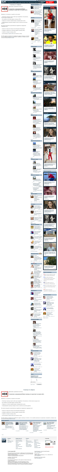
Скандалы (33, 204)
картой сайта (11, 33)
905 (39, 249)
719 (53, 141)
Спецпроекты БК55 (35, 319)
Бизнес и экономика (18, 2)
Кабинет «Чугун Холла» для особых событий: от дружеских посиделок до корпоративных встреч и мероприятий (38, 12)
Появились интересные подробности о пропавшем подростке (50, 290)
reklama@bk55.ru (39, 458)
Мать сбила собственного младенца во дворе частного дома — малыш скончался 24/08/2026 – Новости (49, 279)
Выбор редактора (5, 420)
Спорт (27, 2)
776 (39, 301)
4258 (39, 317)
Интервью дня (34, 115)
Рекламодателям (10, 441)
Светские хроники (34, 350)
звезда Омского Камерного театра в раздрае (37, 370)
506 (39, 239)
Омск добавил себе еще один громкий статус (37, 287)
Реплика (32, 17)
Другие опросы (33, 384)
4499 (39, 284)
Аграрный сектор (34, 253)
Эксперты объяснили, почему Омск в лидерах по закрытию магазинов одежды (9, 423)
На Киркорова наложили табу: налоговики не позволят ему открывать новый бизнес (49, 46)
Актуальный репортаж (35, 140)
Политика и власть (10, 2)
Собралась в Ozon (37, 368)
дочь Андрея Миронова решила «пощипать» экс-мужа (38, 214)
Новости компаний (35, 4)
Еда (44, 50)
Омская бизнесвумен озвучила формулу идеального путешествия (37, 232)
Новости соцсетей (47, 171)
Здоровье (45, 127)
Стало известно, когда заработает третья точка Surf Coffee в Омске (37, 242)
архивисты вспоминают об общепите (38, 300)
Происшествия (31, 2)
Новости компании (19, 448)
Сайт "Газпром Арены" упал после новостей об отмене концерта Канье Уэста (50, 286)
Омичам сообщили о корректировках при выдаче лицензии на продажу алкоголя (37, 227)
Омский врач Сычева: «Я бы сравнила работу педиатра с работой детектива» (49, 139)
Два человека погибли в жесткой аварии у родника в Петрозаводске (49, 275)
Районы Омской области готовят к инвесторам (37, 423)
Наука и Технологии (19, 446)
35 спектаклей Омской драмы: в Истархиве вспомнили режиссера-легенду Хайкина (49, 77)
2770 (53, 48)
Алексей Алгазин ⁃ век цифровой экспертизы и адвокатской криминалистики (37, 7)
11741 (39, 287)
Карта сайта (10, 442)
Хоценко (35, 255)
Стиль (17, 447)
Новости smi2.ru (33, 223)
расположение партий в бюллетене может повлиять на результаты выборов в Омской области (37, 278)
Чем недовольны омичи (36, 92)
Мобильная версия (42, 2)
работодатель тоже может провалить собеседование (37, 273)
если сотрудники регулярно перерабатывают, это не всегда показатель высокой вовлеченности (37, 268)
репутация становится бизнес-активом (37, 283)
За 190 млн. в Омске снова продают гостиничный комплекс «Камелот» (49, 109)
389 (53, 32)
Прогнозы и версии (37, 443)
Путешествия (46, 8)
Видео (27, 443)
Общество (36, 2)
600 (39, 244)
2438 (39, 312)
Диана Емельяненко (37, 271)
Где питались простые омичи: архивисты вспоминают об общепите (49, 62)
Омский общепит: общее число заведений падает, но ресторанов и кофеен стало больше (50, 93)
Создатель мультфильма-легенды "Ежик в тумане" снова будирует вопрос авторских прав (37, 359)
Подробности (33, 290)
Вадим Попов (36, 275)
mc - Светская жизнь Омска (40, 0)
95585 (41, 9)
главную (8, 413)
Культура (23, 2)
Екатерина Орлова (37, 281)
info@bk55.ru (39, 455)
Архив (32, 43)
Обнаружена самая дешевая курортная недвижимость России (37, 304)
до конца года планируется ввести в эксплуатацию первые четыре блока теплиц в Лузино (38, 258)
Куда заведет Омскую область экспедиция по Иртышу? (50, 423)
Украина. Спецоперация (36, 71)
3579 (39, 362)
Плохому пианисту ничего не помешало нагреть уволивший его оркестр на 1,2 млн (38, 207)
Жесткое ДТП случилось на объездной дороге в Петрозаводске (49, 283)
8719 (39, 372)
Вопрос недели (34, 193)
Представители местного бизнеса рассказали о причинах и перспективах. (9, 427)
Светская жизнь (47, 6)
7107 (39, 209)
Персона (45, 66)
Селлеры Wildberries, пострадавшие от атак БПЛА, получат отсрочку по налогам (38, 247)
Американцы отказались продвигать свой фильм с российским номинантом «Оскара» (38, 218)
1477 (53, 111)
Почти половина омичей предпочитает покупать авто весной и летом (38, 237)
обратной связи (11, 37)
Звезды (45, 34)
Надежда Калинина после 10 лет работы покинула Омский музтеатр (37, 315)
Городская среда (34, 159)
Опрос (35, 441)
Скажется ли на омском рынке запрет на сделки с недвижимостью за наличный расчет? (23, 423)
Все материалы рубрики (34, 251)
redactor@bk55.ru (39, 452)
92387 (41, 432)
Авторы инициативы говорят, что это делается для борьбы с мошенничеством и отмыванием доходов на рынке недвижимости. (23, 428)
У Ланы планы (34, 46)
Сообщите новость (51, 2)
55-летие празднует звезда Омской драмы (37, 364)
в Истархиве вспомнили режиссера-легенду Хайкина (38, 310)
